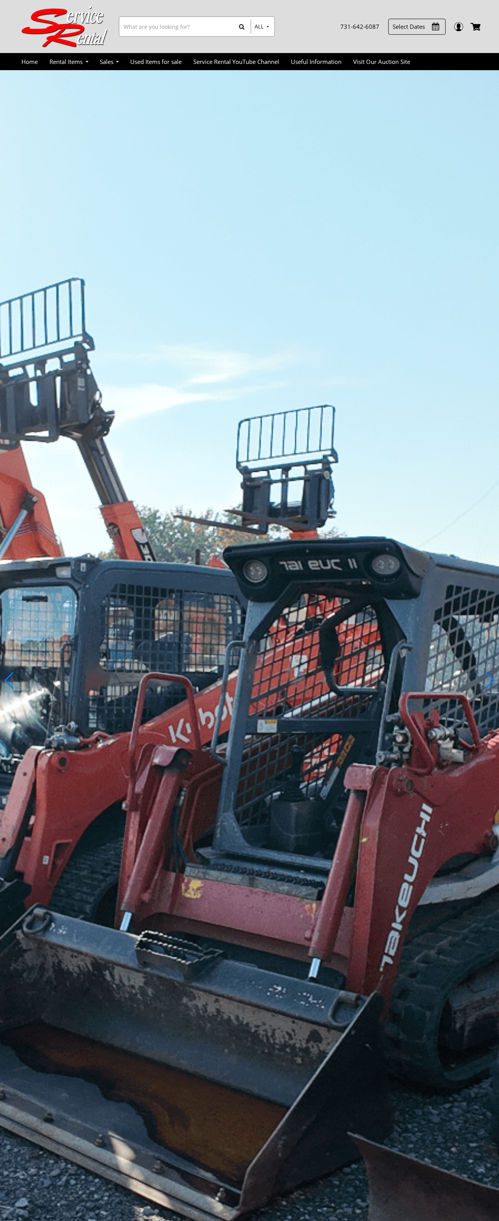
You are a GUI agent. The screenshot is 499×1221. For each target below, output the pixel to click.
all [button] (259, 26)
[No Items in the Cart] (476, 26)
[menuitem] (30, 61)
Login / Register (458, 27)
